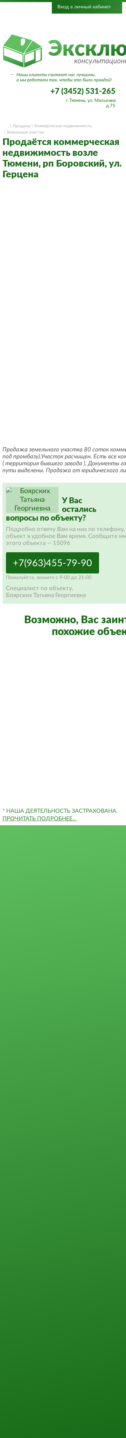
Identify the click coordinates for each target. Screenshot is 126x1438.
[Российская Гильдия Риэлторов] (90, 23)
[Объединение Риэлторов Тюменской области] (41, 23)
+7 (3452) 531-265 (82, 91)
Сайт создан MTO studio (63, 1426)
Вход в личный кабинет (84, 7)
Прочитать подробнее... (39, 818)
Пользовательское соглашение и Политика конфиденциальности (63, 1411)
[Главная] (5, 125)
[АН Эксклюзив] (63, 1264)
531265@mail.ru (63, 1365)
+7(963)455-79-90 (52, 563)
